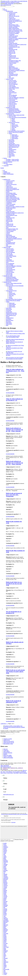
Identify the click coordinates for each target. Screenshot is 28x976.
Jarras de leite (11, 140)
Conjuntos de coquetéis (14, 33)
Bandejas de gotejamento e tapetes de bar (17, 44)
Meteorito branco (12, 152)
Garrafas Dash (12, 40)
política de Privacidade (8, 757)
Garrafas (10, 90)
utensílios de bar (9, 11)
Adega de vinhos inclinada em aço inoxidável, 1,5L (14, 399)
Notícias (5, 158)
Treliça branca (12, 155)
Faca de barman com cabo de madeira (14, 358)
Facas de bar (11, 17)
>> (7, 723)
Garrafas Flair (12, 50)
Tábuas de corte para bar (14, 16)
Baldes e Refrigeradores (14, 28)
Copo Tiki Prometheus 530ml (12, 337)
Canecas (10, 65)
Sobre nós (5, 163)
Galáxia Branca (14, 138)
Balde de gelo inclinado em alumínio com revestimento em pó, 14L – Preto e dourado (14, 429)
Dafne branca (11, 154)
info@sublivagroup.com (6, 4)
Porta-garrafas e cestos (13, 24)
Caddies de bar (12, 14)
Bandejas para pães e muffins (15, 111)
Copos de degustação (13, 101)
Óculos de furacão (13, 92)
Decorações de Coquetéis (14, 32)
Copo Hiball (16, 772)
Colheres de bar (12, 18)
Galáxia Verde (14, 137)
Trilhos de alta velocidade (14, 69)
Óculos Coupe (12, 89)
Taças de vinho (12, 106)
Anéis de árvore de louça (14, 122)
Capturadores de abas (13, 74)
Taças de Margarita (13, 95)
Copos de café (12, 85)
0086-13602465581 (9, 3)
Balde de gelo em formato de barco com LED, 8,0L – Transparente (14, 495)
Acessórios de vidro (13, 45)
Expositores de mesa (13, 75)
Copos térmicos (12, 102)
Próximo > (4, 723)
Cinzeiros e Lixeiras (13, 12)
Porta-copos (11, 42)
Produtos (5, 9)
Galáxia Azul (14, 134)
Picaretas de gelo (12, 55)
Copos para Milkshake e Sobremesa (16, 97)
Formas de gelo (12, 53)
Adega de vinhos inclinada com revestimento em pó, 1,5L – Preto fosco (15, 371)
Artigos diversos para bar (14, 19)
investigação (8, 392)
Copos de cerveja (12, 80)
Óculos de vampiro (13, 103)
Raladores (11, 48)
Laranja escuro (14, 124)
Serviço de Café (12, 116)
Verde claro (13, 127)
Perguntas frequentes (7, 161)
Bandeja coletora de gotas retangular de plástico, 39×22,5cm (14, 342)
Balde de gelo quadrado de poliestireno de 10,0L (13, 701)
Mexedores (11, 72)
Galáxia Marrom (14, 136)
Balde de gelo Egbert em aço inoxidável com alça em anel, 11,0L (14, 583)
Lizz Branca (11, 150)
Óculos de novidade (13, 98)
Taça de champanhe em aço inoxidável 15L (13, 612)
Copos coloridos (12, 86)
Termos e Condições (7, 756)
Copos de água (12, 105)
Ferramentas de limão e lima (15, 60)
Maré (10, 157)
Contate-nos (5, 165)
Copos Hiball (11, 91)
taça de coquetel (16, 771)
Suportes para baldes (13, 27)
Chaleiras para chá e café (14, 145)
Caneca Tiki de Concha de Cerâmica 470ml (15, 333)
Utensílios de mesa (10, 113)
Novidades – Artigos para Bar (12, 159)
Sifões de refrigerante (13, 68)
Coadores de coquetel (13, 35)
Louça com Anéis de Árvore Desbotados (17, 117)
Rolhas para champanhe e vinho (15, 30)
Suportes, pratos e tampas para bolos (16, 115)
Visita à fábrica (9, 164)
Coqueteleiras (12, 34)
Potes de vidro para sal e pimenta (16, 132)
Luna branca (11, 139)
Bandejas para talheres (13, 39)
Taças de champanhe (13, 84)
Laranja (13, 119)
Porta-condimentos (13, 37)
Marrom (13, 118)
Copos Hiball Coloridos (14, 87)
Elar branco (11, 153)
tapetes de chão (12, 51)
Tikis (10, 76)
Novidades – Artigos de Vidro (12, 160)
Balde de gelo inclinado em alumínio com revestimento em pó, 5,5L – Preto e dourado (14, 463)
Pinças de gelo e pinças (14, 58)
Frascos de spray (12, 71)
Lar (4, 8)
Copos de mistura (12, 63)
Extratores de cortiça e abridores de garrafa (18, 38)
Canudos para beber (13, 43)
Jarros (10, 59)
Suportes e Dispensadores (14, 26)
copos (4, 771)
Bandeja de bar (12, 22)
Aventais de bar (12, 13)
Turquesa (13, 121)
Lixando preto (12, 143)
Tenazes (10, 148)
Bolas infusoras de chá (13, 147)
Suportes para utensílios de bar (15, 21)
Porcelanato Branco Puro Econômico (17, 131)
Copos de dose (12, 100)
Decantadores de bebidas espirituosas (17, 70)
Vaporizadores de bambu (14, 110)
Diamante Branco (12, 149)
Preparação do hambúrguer (14, 112)
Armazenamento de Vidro (14, 47)
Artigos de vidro (9, 79)
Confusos (11, 64)
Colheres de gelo (12, 56)
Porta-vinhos (11, 77)
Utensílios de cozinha (10, 107)
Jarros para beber (12, 82)
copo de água (10, 772)
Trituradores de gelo (13, 49)
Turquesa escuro (14, 126)
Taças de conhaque (13, 81)
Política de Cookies (7, 755)
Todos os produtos (23, 772)
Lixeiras (10, 23)
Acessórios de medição (14, 61)
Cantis (10, 54)
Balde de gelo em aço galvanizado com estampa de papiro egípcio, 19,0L (15, 671)
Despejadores (11, 66)
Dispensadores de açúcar (14, 144)
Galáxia (10, 133)
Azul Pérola (11, 142)
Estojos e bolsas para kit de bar (15, 29)
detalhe (12, 392)
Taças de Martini (12, 96)
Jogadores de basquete (13, 108)
